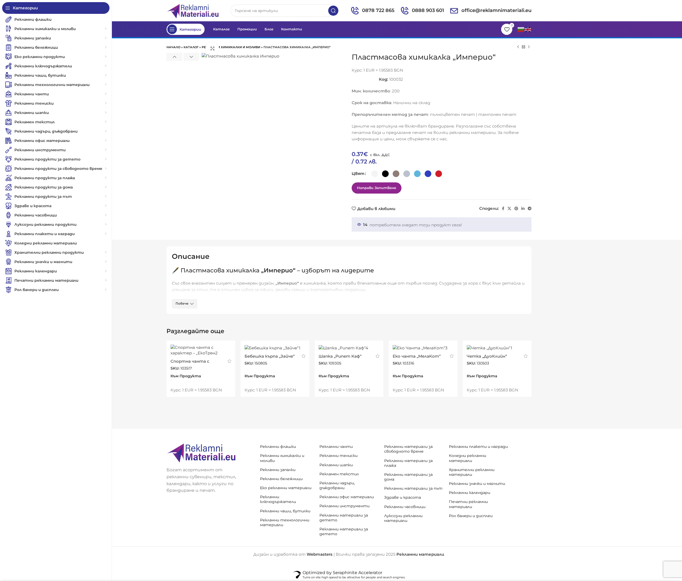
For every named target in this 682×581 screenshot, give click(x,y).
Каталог (191, 47)
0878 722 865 (378, 10)
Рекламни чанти (336, 446)
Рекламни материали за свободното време (408, 449)
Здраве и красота (402, 497)
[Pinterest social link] (516, 208)
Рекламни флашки (278, 446)
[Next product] (528, 47)
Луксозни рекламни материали (403, 518)
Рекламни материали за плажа (408, 463)
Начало (173, 47)
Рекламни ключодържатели (278, 499)
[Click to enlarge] (212, 48)
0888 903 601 (428, 10)
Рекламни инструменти (344, 506)
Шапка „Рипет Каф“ (340, 356)
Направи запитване (376, 188)
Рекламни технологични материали (284, 522)
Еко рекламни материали (285, 487)
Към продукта (185, 376)
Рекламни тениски (338, 455)
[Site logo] (193, 10)
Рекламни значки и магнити (477, 483)
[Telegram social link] (529, 208)
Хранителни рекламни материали (471, 472)
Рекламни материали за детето (343, 517)
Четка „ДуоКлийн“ (487, 356)
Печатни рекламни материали (468, 504)
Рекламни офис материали (346, 496)
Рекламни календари (469, 492)
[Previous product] (518, 47)
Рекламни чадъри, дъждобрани (337, 485)
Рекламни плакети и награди (478, 446)
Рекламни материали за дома (408, 477)
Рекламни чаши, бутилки (285, 511)
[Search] (333, 11)
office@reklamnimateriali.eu (496, 10)
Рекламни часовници (404, 506)
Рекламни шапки (336, 465)
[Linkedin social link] (523, 208)
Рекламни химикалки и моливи (231, 47)
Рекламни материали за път (413, 488)
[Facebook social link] (503, 208)
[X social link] (509, 208)
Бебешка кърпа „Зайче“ (270, 356)
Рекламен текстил (339, 474)
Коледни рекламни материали (467, 458)
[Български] (521, 29)
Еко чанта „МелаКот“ (417, 356)
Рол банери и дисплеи (471, 515)
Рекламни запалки (277, 469)
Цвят (358, 173)
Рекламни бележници (281, 478)
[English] (528, 29)
